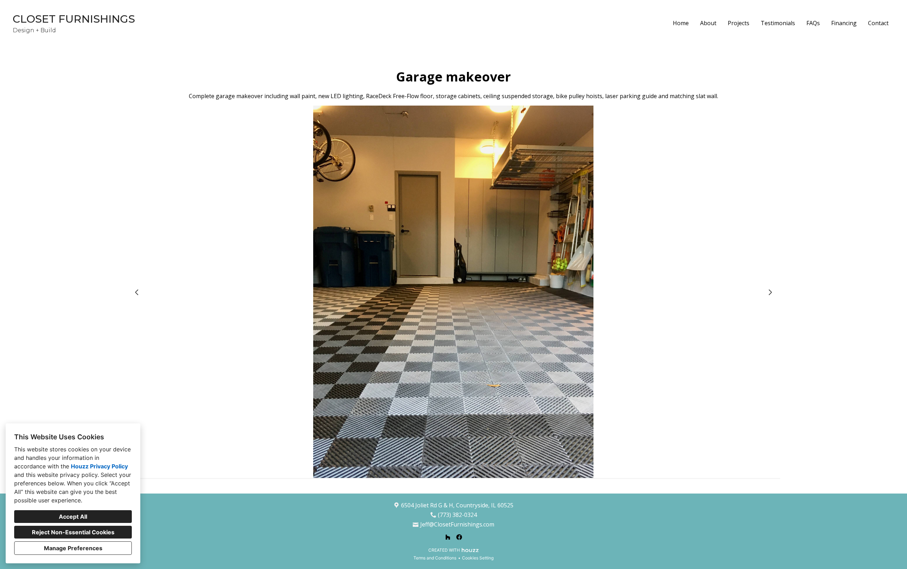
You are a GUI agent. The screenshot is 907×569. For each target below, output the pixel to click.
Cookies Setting (478, 557)
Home (681, 23)
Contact (878, 23)
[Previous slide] (137, 292)
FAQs (813, 23)
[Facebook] (459, 537)
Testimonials (778, 23)
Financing (844, 23)
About (708, 23)
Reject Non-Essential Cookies (73, 532)
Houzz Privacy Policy (99, 466)
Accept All (73, 516)
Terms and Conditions (434, 557)
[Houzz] (447, 537)
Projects (738, 23)
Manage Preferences (73, 548)
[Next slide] (770, 292)
